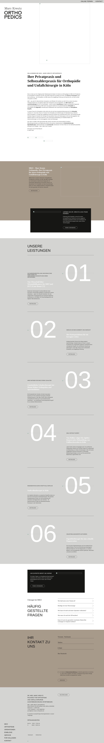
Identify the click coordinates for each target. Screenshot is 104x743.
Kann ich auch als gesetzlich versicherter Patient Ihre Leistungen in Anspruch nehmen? (72, 620)
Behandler (74, 111)
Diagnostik (38, 107)
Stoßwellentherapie (68, 123)
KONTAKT (99, 1)
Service (7, 735)
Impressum (30, 734)
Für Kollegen (10, 738)
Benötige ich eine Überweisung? (66, 605)
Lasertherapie (50, 124)
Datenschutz (38, 734)
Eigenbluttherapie (31, 124)
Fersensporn (74, 95)
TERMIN (87, 1)
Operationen (9, 729)
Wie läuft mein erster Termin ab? (66, 601)
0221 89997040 (40, 709)
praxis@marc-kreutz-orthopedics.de (35, 710)
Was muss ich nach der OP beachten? (68, 615)
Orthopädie (9, 727)
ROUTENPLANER (64, 694)
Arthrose (69, 95)
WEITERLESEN (34, 190)
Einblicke (8, 732)
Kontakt (7, 740)
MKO (6, 724)
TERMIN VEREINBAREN (70, 227)
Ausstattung (60, 104)
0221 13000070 (31, 709)
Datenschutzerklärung (71, 672)
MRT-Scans (68, 102)
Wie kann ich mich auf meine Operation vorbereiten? (72, 610)
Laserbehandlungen (32, 104)
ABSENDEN (62, 680)
